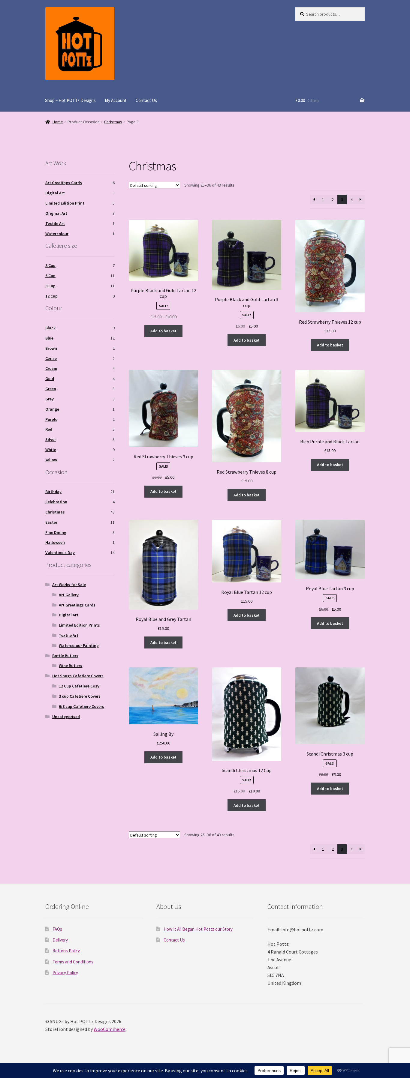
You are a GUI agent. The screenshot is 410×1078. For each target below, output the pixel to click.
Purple (51, 419)
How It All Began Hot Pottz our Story (198, 929)
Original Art (56, 213)
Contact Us (146, 100)
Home (58, 121)
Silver (50, 439)
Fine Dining (55, 532)
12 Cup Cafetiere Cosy (79, 686)
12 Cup (51, 296)
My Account (116, 100)
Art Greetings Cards (63, 182)
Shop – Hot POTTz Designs (70, 100)
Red (48, 429)
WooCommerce (109, 1029)
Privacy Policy (65, 972)
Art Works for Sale (69, 584)
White (50, 449)
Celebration (56, 502)
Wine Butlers (70, 665)
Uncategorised (66, 716)
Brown (51, 348)
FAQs (57, 929)
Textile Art (55, 223)
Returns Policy (66, 951)
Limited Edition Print (64, 203)
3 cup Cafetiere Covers (80, 696)
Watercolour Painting (79, 645)
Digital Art (55, 193)
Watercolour (56, 233)
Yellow (51, 460)
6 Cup (50, 275)
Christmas (113, 121)
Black (50, 328)
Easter (51, 522)
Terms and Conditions (73, 962)
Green (50, 388)
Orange (52, 409)
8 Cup (50, 286)
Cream (51, 368)
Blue (49, 338)
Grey (49, 399)
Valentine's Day (60, 552)
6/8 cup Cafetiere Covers (81, 706)
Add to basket (163, 331)
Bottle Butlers (65, 655)
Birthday (53, 491)
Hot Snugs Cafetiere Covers (78, 675)
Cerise (51, 358)
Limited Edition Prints (79, 625)
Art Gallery (69, 594)
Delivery (60, 940)
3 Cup (50, 265)
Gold (49, 378)
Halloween (55, 542)
